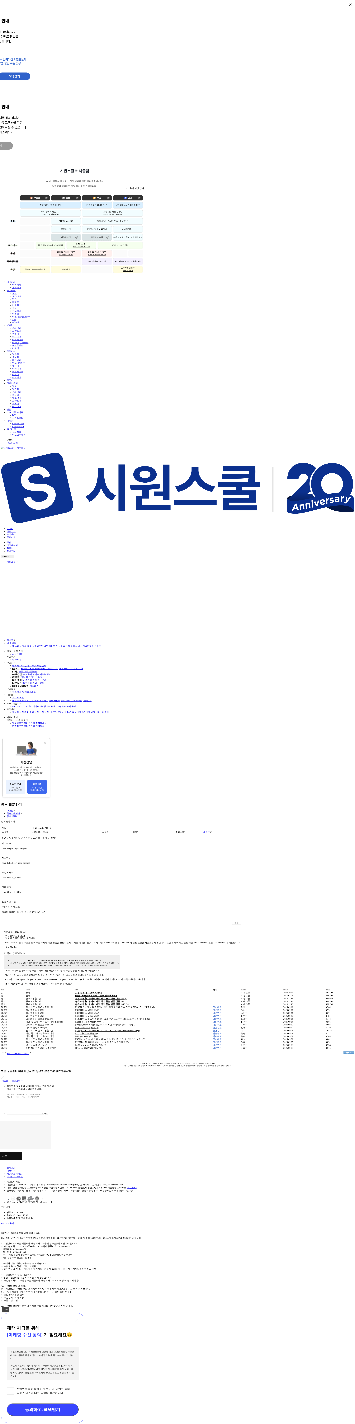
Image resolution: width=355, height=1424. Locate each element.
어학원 (10, 420)
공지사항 (11, 537)
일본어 (15, 354)
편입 (9, 409)
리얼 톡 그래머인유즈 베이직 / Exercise (66, 253)
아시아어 (11, 351)
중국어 (15, 357)
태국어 (15, 366)
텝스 (14, 299)
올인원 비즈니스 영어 (33, 683)
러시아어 (16, 336)
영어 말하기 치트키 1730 (71, 668)
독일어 (15, 334)
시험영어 (11, 290)
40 (28, 1053)
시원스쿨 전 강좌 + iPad (34, 680)
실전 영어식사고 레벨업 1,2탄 (128, 205)
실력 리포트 (28, 700)
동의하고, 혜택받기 (42, 1409)
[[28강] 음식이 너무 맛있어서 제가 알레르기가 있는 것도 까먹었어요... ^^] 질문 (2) (115, 1007)
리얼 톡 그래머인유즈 (31, 677)
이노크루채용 (19, 435)
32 (10, 1053)
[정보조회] (132, 1187)
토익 (14, 293)
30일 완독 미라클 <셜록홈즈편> (128, 261)
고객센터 (11, 534)
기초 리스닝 (66, 237)
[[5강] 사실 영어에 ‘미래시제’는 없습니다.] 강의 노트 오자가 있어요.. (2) (110, 1039)
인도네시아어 (19, 363)
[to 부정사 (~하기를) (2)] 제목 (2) (90, 1045)
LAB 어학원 (18, 423)
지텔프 (15, 302)
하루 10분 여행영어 (28, 671)
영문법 (15, 314)
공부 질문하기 (51, 646)
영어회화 (11, 282)
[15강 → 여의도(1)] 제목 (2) (88, 1048)
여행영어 (66, 269)
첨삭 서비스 (76, 646)
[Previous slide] (8, 1198)
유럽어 (10, 325)
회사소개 (11, 1168)
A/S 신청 (86, 712)
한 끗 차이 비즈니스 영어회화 (50, 245)
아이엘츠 (16, 305)
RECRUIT (11, 429)
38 (23, 1053)
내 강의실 (11, 643)
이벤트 (10, 640)
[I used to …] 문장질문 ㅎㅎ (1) (89, 1022)
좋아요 (206, 832)
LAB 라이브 (18, 426)
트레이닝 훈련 (97, 237)
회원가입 (11, 531)
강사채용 (16, 432)
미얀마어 (16, 369)
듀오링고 (16, 311)
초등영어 (16, 287)
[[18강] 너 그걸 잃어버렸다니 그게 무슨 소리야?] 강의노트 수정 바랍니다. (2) (112, 1019)
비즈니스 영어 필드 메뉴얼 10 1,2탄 (81, 245)
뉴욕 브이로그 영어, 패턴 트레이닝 (128, 237)
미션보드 (96, 646)
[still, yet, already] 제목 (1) (87, 1036)
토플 (14, 308)
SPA (14, 319)
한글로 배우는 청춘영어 (35, 269)
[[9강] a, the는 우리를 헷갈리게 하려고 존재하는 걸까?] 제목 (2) (105, 1024)
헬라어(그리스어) (20, 342)
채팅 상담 (44, 712)
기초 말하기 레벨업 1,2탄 (96, 205)
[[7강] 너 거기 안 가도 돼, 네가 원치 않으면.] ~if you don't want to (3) (107, 1030)
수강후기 (16, 660)
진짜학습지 (12, 383)
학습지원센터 (13, 813)
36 (19, 1053)
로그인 (10, 528)
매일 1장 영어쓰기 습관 (64, 706)
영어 (14, 386)
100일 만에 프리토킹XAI (46, 668)
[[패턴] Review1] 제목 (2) (87, 1010)
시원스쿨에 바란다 (100, 712)
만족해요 (6, 1081)
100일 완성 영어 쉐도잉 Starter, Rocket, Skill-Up (112, 213)
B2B (14, 415)
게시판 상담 (18, 712)
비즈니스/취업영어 (21, 317)
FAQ (69, 712)
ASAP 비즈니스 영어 (120, 245)
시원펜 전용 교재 (37, 665)
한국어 (10, 380)
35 (17, 1053)
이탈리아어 (17, 339)
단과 (21, 665)
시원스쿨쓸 (17, 418)
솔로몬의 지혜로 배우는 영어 (128, 269)
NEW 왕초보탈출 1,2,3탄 (50, 205)
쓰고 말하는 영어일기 (97, 261)
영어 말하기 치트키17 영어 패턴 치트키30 (50, 213)
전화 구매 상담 (31, 712)
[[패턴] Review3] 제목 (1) (87, 1016)
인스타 (29, 723)
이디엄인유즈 (128, 229)
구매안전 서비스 (15, 1176)
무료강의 (16, 692)
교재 (26, 665)
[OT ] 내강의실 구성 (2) (86, 1033)
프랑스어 (16, 331)
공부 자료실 (64, 646)
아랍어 (15, 374)
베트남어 (16, 360)
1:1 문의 (53, 712)
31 (8, 1053)
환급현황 (87, 646)
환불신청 (76, 712)
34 (15, 1053)
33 (12, 1053)
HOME (10, 811)
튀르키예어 (17, 371)
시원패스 (34, 686)
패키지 (15, 665)
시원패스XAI (27, 668)
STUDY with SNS (66, 221)
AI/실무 (16, 322)
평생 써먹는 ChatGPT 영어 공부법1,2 (112, 221)
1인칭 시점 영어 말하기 (97, 229)
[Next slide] (42, 1198)
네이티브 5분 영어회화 (41, 706)
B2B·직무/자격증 (15, 412)
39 (26, 1053)
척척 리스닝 (66, 229)
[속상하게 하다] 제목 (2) (86, 1027)
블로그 (17, 723)
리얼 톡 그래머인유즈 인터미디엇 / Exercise (97, 253)
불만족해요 (17, 1081)
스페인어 (16, 328)
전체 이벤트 (18, 697)
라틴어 (15, 348)
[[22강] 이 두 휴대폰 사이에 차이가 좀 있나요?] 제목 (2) (102, 1042)
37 (21, 1053)
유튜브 (41, 723)
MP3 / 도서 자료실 (21, 706)
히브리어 (16, 377)
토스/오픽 (17, 296)
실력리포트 (37, 646)
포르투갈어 (17, 345)
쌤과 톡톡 (27, 646)
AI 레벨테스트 (29, 692)
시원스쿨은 (12, 562)
